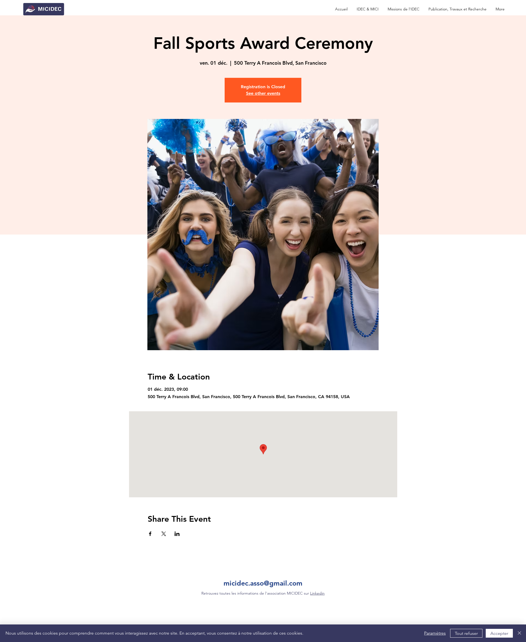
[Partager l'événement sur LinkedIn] (177, 534)
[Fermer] (519, 633)
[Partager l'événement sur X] (163, 534)
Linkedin (317, 593)
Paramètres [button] (435, 633)
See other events (263, 93)
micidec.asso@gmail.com (263, 583)
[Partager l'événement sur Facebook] (150, 534)
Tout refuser (466, 633)
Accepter (499, 633)
